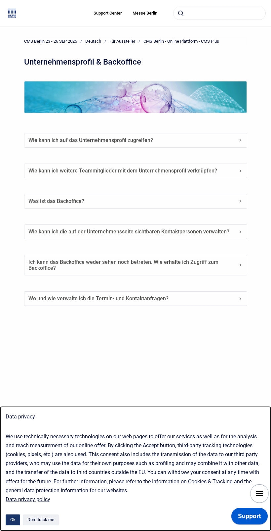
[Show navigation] (259, 494)
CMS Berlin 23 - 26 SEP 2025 (50, 41)
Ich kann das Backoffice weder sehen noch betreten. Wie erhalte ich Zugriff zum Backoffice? (123, 265)
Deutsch (93, 41)
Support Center (108, 13)
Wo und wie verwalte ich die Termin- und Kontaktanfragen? (98, 298)
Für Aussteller (122, 41)
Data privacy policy (28, 499)
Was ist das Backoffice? (56, 201)
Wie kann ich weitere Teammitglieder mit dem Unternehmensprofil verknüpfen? (122, 171)
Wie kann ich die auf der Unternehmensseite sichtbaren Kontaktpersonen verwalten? (128, 231)
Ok (13, 519)
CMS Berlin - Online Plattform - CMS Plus (181, 41)
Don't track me (40, 519)
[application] (249, 518)
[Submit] (180, 13)
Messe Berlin (145, 13)
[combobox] (219, 13)
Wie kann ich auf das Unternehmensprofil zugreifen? (90, 140)
